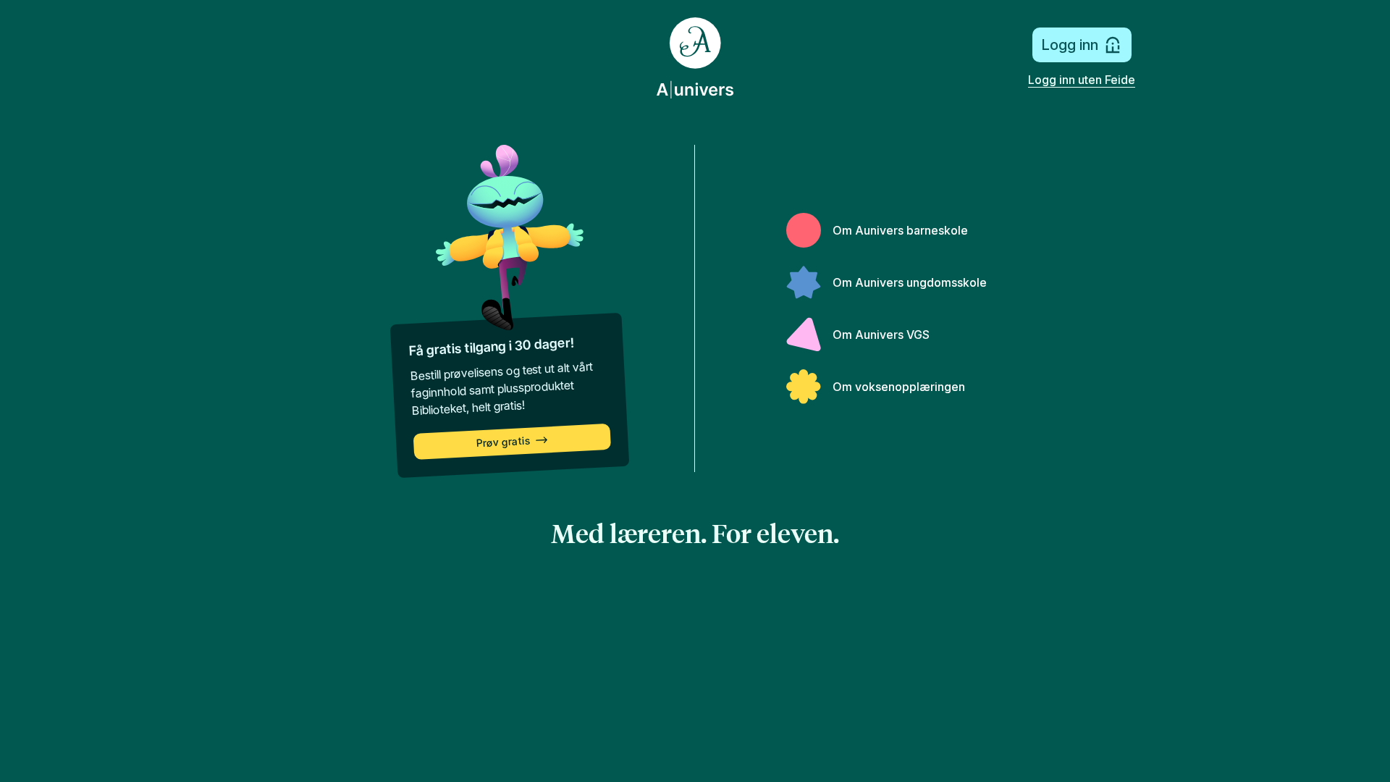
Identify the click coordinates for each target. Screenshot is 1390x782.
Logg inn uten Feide (1081, 79)
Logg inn (1069, 45)
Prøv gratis (503, 442)
